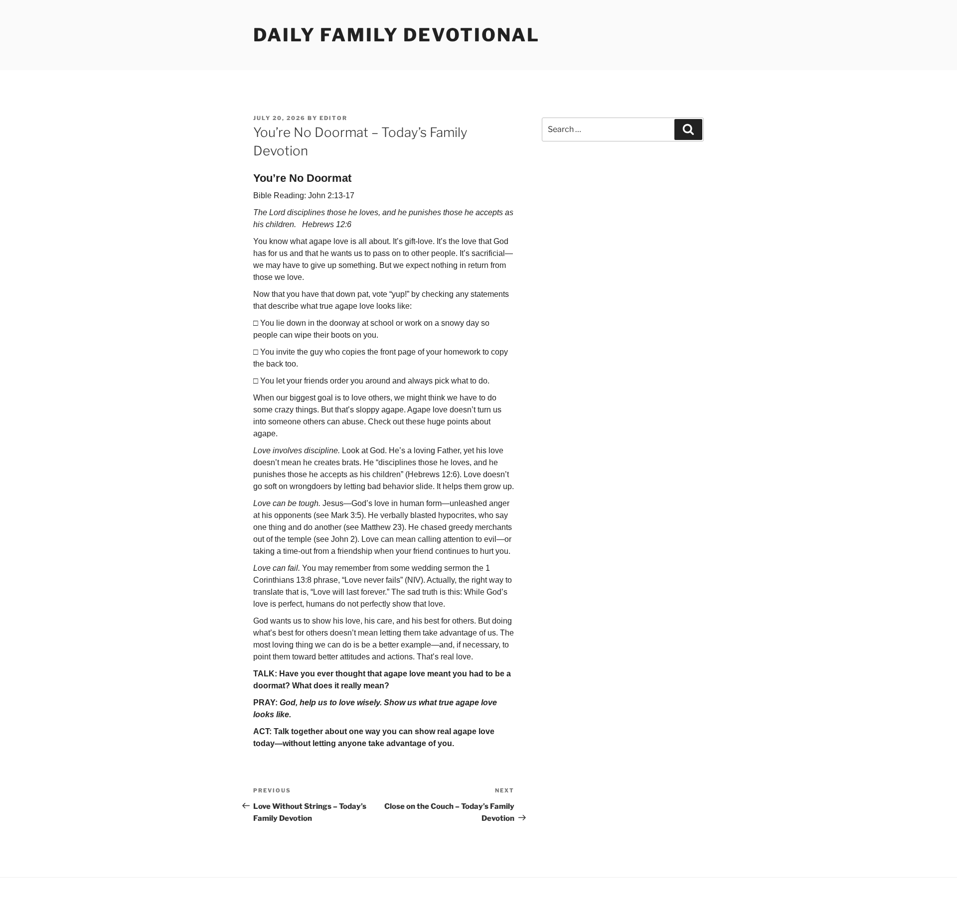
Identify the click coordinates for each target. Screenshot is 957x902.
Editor (333, 118)
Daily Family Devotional (396, 35)
